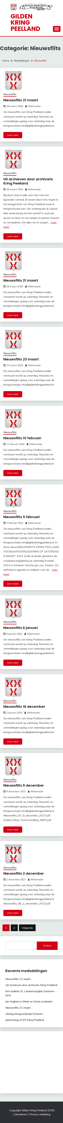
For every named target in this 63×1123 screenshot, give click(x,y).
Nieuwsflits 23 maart (21, 359)
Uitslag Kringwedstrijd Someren (24, 1013)
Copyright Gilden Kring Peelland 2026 (31, 1110)
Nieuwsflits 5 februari (21, 517)
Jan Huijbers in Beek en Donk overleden (29, 1001)
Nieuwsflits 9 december (23, 785)
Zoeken (47, 945)
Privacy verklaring (39, 1114)
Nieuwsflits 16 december (24, 706)
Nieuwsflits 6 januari (20, 627)
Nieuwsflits (9, 94)
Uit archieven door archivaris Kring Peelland (28, 181)
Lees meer (12, 135)
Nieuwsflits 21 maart (20, 100)
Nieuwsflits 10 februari (22, 438)
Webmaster (34, 106)
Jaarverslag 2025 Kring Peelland (24, 1020)
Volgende (27, 927)
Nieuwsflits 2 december (23, 873)
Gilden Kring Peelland (25, 22)
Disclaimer (20, 1114)
